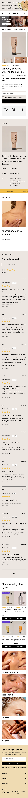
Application (6, 197)
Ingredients (6, 239)
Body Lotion (17, 609)
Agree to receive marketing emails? (14, 97)
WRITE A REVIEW (11, 264)
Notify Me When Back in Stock (14, 101)
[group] (5, 60)
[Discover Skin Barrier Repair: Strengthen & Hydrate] (14, 21)
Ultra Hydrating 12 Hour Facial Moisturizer (7, 611)
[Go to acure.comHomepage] (14, 13)
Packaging (5, 245)
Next (14, 573)
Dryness (9, 29)
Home (3, 29)
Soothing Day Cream (7, 639)
